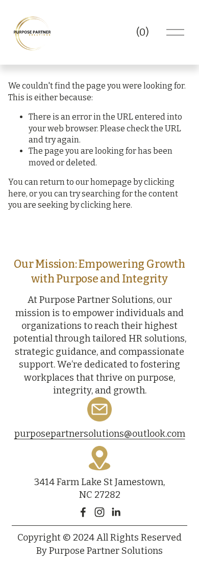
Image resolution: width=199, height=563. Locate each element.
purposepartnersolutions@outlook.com (99, 433)
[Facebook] (83, 512)
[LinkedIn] (116, 512)
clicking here (106, 205)
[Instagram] (99, 512)
